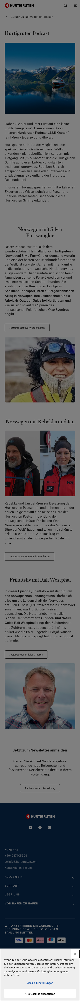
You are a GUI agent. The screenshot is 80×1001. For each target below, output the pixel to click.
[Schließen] (75, 954)
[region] (40, 975)
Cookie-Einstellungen (40, 982)
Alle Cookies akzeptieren (40, 993)
